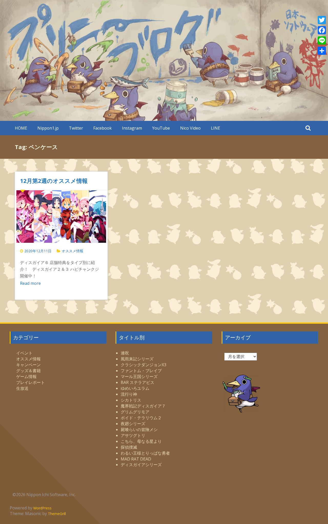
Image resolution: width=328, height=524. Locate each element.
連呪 (125, 353)
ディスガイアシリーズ (141, 464)
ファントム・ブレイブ (141, 370)
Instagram (132, 128)
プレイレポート (30, 382)
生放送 (22, 388)
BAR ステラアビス (137, 382)
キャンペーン (28, 365)
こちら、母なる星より (141, 441)
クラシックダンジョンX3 (143, 365)
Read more (30, 283)
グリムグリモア (135, 412)
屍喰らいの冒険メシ (139, 429)
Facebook (102, 128)
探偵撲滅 (129, 447)
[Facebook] (322, 30)
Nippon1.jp (48, 128)
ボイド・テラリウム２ (141, 418)
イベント (24, 353)
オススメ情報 (72, 250)
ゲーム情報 (26, 376)
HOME (21, 128)
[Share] (322, 51)
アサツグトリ (133, 435)
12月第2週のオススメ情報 (54, 180)
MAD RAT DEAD (136, 459)
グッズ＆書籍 (28, 370)
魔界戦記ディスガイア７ (143, 406)
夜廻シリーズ (133, 423)
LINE (215, 128)
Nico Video (190, 128)
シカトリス (131, 400)
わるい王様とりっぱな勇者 (145, 453)
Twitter (76, 128)
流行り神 (129, 394)
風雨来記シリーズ (137, 359)
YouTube (161, 128)
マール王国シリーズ (139, 376)
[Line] (322, 40)
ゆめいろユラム (135, 388)
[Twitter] (322, 20)
